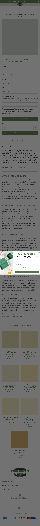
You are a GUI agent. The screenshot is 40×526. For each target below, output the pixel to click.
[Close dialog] (39, 252)
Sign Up (27, 272)
